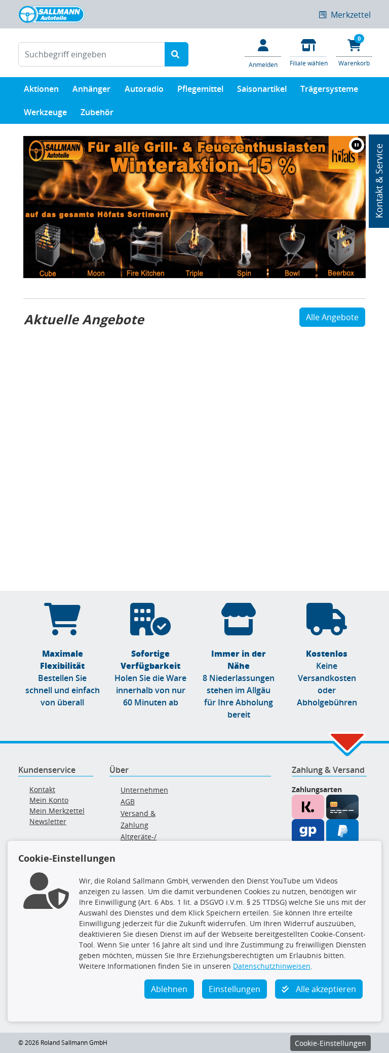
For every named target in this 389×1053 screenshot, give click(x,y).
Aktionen (41, 88)
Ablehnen (169, 989)
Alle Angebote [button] (332, 317)
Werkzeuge (45, 112)
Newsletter (47, 821)
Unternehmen (144, 790)
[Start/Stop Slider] (356, 145)
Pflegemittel (200, 88)
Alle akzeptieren (325, 989)
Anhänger (91, 88)
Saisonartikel (262, 88)
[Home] (51, 13)
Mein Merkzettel (57, 811)
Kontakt (42, 789)
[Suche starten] (176, 54)
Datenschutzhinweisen (271, 966)
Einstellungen (234, 989)
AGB (128, 801)
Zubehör (97, 112)
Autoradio (144, 88)
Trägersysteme (329, 88)
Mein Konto (48, 800)
